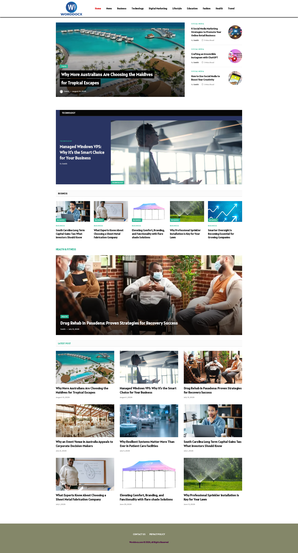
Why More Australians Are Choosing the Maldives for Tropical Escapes (82, 390)
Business (121, 8)
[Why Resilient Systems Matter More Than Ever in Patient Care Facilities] (149, 420)
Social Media (197, 23)
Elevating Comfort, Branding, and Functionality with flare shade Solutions (148, 234)
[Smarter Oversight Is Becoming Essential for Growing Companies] (225, 211)
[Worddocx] (71, 8)
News (109, 8)
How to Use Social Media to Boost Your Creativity (205, 78)
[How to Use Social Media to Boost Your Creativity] (235, 78)
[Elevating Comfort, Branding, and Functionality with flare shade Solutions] (149, 211)
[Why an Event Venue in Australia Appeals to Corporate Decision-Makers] (85, 420)
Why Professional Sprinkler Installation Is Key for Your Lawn (185, 234)
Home (98, 8)
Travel (231, 8)
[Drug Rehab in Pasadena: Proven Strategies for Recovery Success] (149, 295)
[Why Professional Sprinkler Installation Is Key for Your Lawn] (187, 211)
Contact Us (139, 534)
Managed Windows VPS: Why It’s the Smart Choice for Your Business (82, 152)
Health (219, 8)
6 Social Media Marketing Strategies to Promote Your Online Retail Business (206, 32)
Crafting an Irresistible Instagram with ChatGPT (204, 55)
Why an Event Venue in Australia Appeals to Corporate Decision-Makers (84, 444)
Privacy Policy (157, 534)
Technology (138, 8)
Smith (66, 91)
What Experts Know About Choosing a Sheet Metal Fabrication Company (108, 234)
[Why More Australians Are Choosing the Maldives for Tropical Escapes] (120, 59)
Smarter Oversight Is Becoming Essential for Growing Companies (221, 234)
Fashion (206, 8)
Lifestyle (177, 8)
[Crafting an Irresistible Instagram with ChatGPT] (235, 56)
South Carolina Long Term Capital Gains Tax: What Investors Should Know (70, 234)
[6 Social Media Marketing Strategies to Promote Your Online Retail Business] (235, 32)
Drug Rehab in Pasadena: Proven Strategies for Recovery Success (119, 323)
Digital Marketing (158, 8)
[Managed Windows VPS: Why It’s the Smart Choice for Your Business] (176, 152)
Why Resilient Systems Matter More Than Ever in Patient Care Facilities (147, 444)
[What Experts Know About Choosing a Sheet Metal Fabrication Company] (111, 211)
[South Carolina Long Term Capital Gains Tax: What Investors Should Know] (73, 211)
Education (192, 8)
